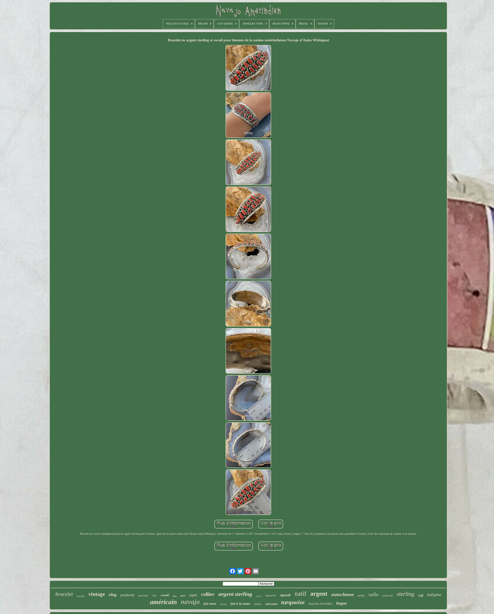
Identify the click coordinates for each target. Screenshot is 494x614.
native (258, 596)
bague (341, 603)
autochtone (342, 594)
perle (182, 595)
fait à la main (240, 604)
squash (285, 595)
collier (208, 594)
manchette (81, 596)
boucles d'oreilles (320, 604)
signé (193, 595)
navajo (190, 602)
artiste (223, 604)
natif (300, 593)
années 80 (387, 595)
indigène (434, 594)
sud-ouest (271, 604)
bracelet (64, 594)
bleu (175, 596)
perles (361, 595)
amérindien (143, 595)
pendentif (127, 595)
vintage (96, 594)
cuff (420, 595)
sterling (405, 594)
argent (318, 593)
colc (154, 595)
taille (373, 594)
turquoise (293, 602)
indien (257, 604)
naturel (270, 595)
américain (163, 602)
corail (165, 595)
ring (113, 594)
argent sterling (235, 594)
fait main (210, 604)
